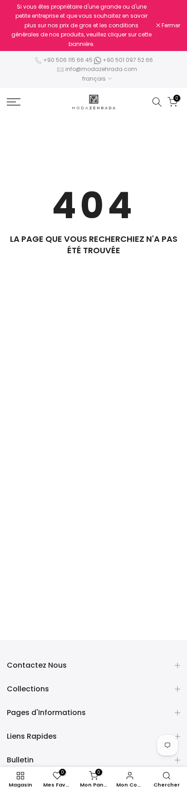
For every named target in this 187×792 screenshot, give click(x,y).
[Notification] (81, 25)
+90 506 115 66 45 (68, 60)
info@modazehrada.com (101, 69)
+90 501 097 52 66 (127, 60)
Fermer (170, 25)
